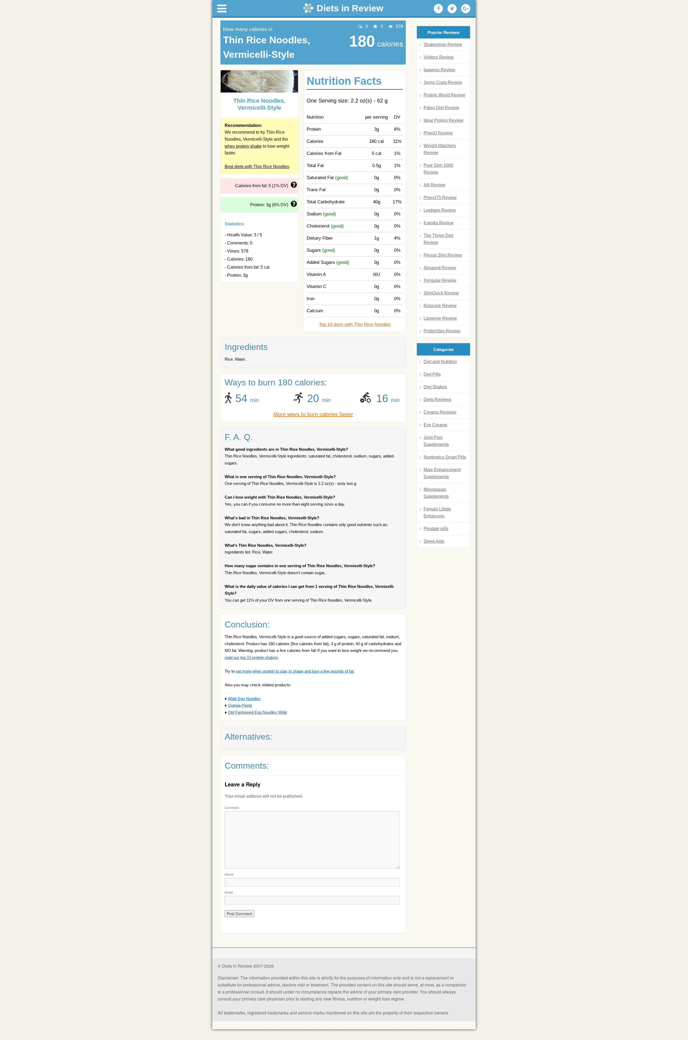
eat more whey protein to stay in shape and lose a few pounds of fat (294, 671)
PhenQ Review (438, 133)
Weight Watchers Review (440, 149)
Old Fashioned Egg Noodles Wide (257, 712)
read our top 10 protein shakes (251, 657)
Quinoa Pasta (240, 705)
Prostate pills (436, 528)
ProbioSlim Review (442, 331)
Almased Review (440, 267)
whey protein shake (243, 146)
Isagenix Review (439, 70)
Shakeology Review (443, 44)
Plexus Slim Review (443, 255)
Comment (232, 807)
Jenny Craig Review (443, 82)
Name (229, 874)
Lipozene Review (440, 318)
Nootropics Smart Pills (445, 457)
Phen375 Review (440, 197)
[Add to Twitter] (452, 8)
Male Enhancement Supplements (442, 473)
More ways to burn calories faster (313, 414)
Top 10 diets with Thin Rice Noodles (355, 324)
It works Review (439, 223)
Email (229, 892)
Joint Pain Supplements (436, 441)
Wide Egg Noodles (244, 698)
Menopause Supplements (436, 493)
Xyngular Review (440, 280)
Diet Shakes (435, 387)
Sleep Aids (434, 541)
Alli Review (434, 185)
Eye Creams (435, 425)
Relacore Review (440, 305)
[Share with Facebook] (438, 8)
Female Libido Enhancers (437, 512)
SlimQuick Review (441, 293)
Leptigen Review (440, 210)
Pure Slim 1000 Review (438, 169)
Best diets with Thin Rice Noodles (257, 166)
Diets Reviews (437, 399)
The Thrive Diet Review (438, 239)
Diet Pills (432, 374)
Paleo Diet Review (441, 107)
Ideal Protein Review (443, 120)
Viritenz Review (439, 57)
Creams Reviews (440, 412)
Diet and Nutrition (440, 361)
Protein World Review (444, 95)
